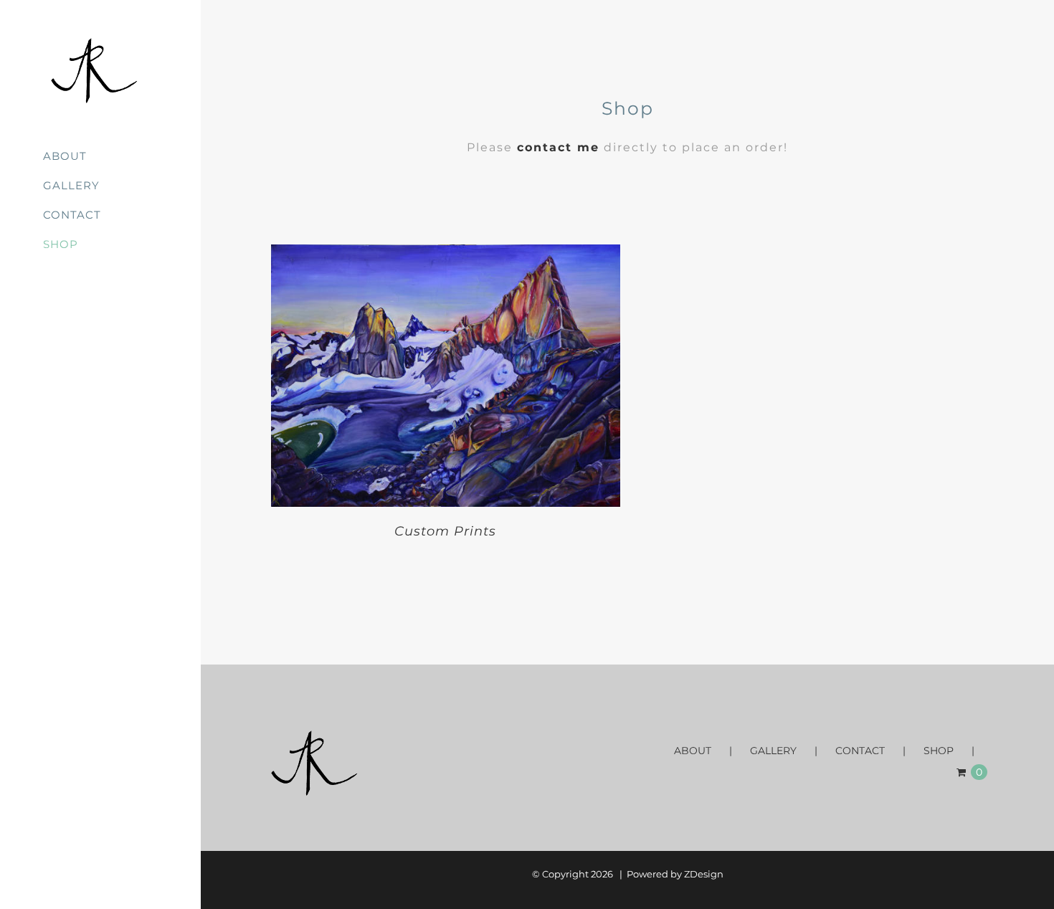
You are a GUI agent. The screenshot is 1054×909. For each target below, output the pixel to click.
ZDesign (703, 874)
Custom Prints (445, 531)
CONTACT (860, 750)
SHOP (939, 750)
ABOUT (692, 750)
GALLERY (773, 750)
